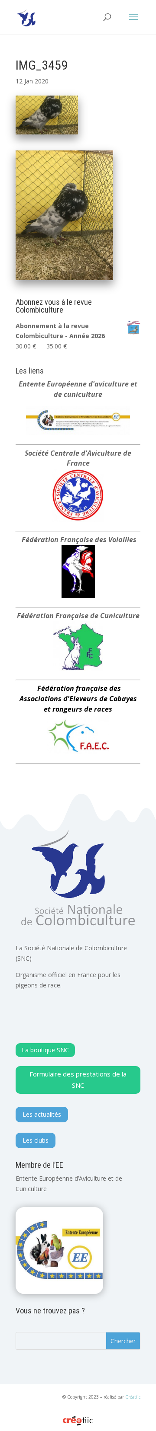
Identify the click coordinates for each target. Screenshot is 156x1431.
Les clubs (36, 1140)
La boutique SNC (45, 1050)
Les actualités (42, 1114)
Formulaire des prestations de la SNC (78, 1079)
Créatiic (132, 1397)
